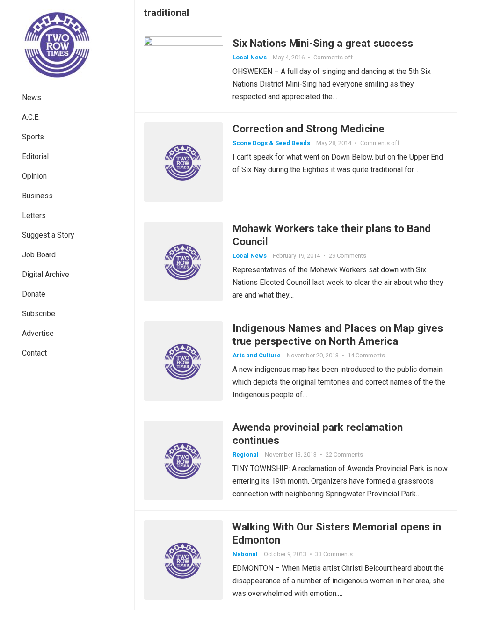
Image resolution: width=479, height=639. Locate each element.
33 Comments (334, 554)
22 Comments (344, 454)
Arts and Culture (256, 355)
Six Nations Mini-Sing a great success (322, 43)
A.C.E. (31, 117)
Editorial (35, 156)
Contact (34, 353)
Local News (249, 57)
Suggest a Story (48, 235)
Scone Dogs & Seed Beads (271, 142)
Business (37, 195)
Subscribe (38, 313)
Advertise (38, 333)
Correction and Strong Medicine (308, 129)
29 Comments (347, 255)
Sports (33, 136)
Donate (33, 294)
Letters (34, 215)
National (245, 554)
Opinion (34, 176)
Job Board (39, 254)
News (31, 97)
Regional (245, 454)
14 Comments (366, 355)
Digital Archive (45, 274)
